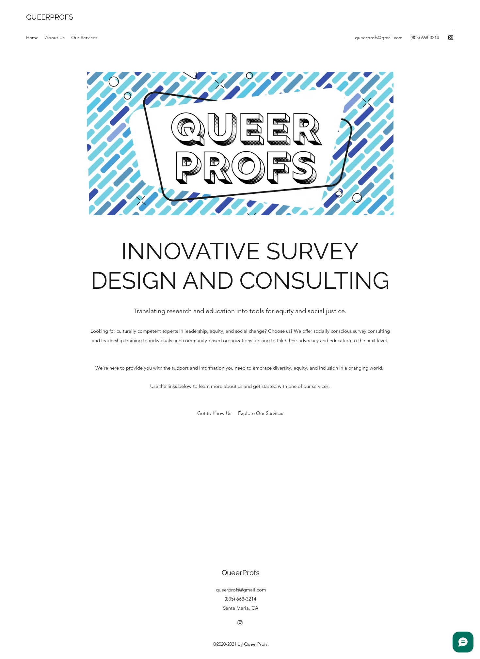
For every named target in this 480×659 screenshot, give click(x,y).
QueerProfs (241, 572)
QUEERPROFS (49, 17)
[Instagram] (450, 37)
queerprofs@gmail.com (379, 37)
